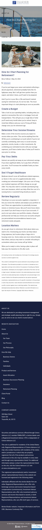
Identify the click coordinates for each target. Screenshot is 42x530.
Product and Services (11, 23)
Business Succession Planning (13, 380)
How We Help (7, 18)
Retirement (7, 83)
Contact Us (6, 37)
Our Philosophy (8, 348)
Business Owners (9, 357)
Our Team (6, 338)
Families (6, 361)
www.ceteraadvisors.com (12, 468)
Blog (4, 32)
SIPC (24, 435)
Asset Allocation (9, 375)
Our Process (7, 343)
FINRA (19, 435)
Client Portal (7, 28)
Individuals (6, 366)
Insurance (6, 384)
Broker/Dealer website (9, 507)
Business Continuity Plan (14, 509)
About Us (5, 13)
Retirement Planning (10, 389)
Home (4, 9)
